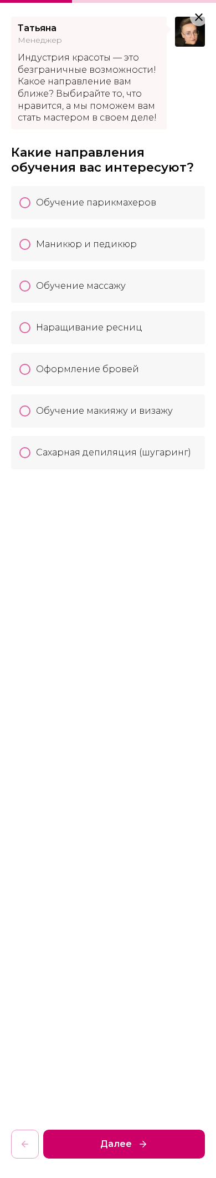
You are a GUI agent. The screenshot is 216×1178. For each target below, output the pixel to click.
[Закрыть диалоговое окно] (199, 17)
